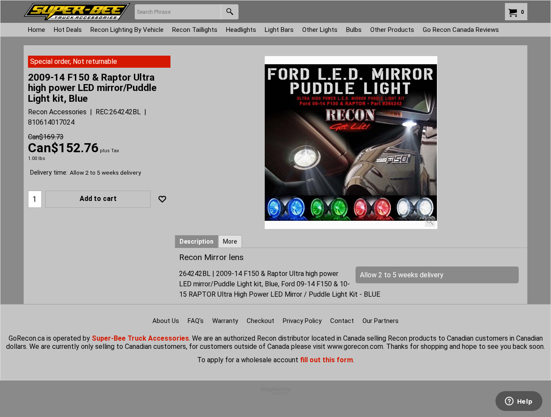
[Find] (229, 11)
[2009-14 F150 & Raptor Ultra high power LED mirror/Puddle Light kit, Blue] (351, 142)
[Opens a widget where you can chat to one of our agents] (518, 402)
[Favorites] (162, 199)
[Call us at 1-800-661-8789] (77, 11)
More (230, 241)
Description (197, 241)
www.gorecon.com (355, 346)
